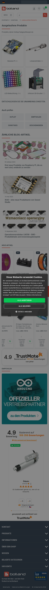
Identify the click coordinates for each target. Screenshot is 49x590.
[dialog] (24, 295)
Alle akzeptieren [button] (24, 300)
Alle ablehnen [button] (24, 306)
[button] (24, 311)
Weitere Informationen (33, 295)
